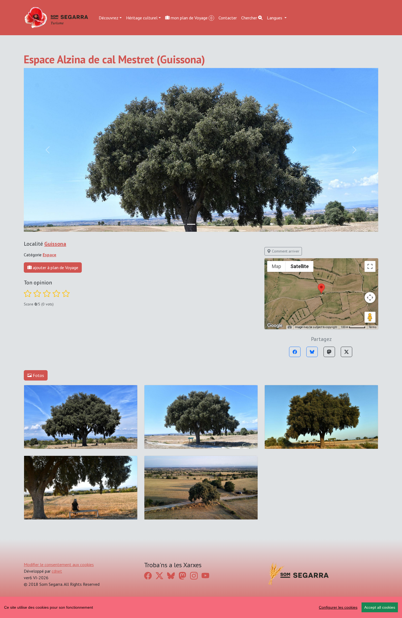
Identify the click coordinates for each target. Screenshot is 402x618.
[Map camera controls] (370, 297)
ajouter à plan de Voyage (55, 267)
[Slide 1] (191, 224)
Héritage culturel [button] (142, 17)
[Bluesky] (312, 352)
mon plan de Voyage (191, 17)
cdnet (57, 571)
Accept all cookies (379, 607)
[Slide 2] (201, 224)
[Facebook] (295, 352)
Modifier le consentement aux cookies (59, 564)
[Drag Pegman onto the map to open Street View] (370, 317)
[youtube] (205, 576)
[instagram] (194, 576)
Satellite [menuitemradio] (299, 266)
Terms (373, 327)
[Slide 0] (181, 224)
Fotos (38, 375)
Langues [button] (275, 17)
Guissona (55, 243)
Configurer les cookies (338, 607)
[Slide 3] (211, 224)
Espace (49, 254)
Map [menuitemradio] (276, 266)
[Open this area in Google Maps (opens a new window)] (275, 325)
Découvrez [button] (108, 17)
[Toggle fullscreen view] (370, 266)
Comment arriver (285, 251)
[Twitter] (346, 352)
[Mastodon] (329, 352)
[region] (201, 607)
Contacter (228, 17)
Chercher (249, 17)
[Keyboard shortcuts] (290, 327)
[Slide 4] (221, 224)
